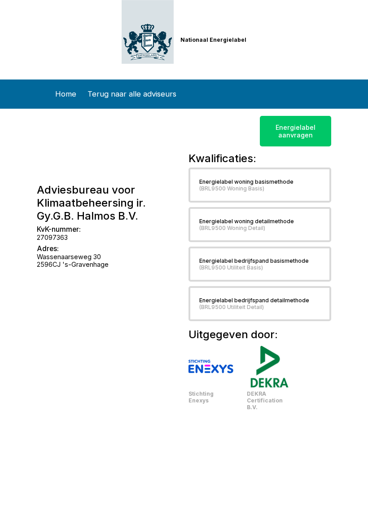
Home (65, 93)
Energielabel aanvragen (295, 131)
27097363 (52, 237)
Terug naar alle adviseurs (132, 93)
